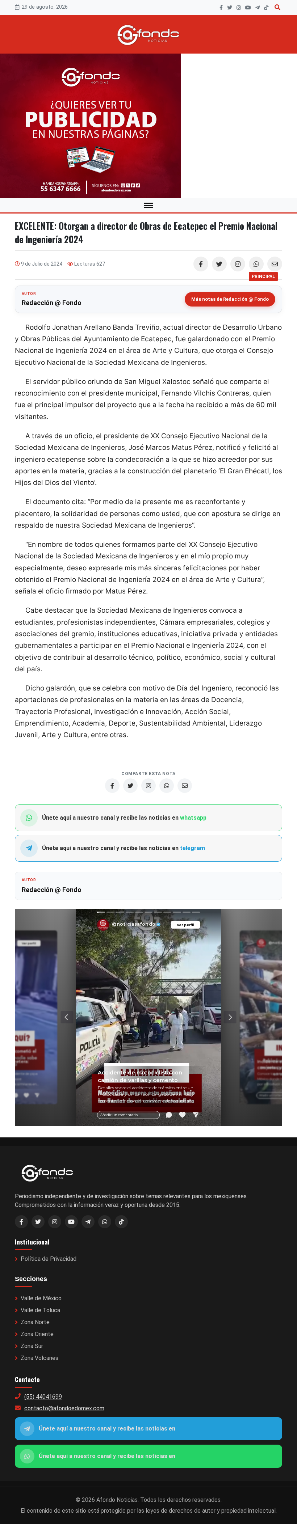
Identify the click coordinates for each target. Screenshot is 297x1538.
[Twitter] (219, 264)
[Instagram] (239, 7)
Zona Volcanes (39, 1358)
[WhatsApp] (256, 264)
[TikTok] (266, 7)
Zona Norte (35, 1322)
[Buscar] (277, 7)
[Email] (274, 264)
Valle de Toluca (40, 1310)
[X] (229, 7)
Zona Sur (32, 1346)
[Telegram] (257, 7)
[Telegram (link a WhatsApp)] (88, 1221)
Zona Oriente (37, 1334)
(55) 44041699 (43, 1396)
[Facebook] (221, 7)
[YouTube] (248, 7)
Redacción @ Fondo (51, 303)
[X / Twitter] (38, 1221)
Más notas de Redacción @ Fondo (230, 299)
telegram (192, 848)
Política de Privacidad (48, 1258)
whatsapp (193, 817)
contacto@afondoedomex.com (64, 1408)
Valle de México (41, 1298)
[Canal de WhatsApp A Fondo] (148, 126)
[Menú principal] (148, 205)
